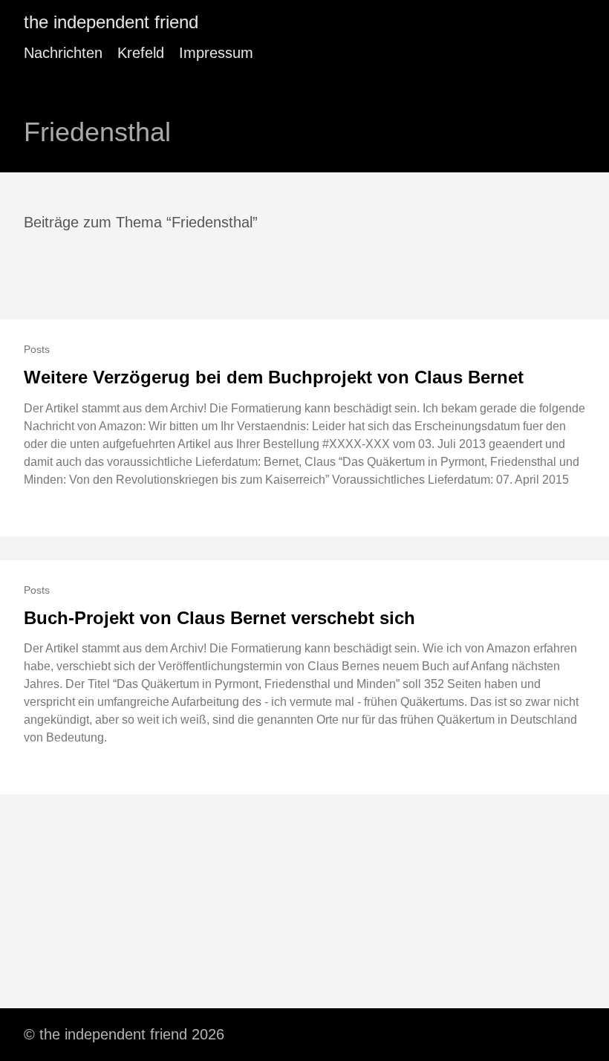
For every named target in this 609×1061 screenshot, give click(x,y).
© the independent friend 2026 (124, 1034)
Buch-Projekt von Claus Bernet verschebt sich (219, 618)
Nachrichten (63, 53)
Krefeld (140, 53)
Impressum (216, 53)
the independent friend (111, 22)
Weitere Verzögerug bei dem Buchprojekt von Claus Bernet (274, 377)
